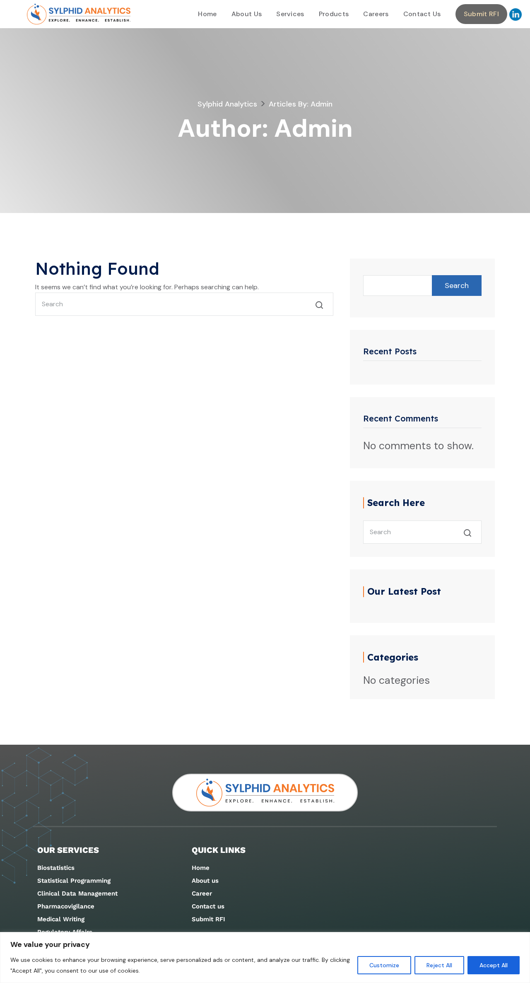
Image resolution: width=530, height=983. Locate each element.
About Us (246, 14)
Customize (384, 965)
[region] (265, 957)
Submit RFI (481, 14)
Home (207, 14)
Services (290, 14)
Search (457, 286)
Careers (375, 14)
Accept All (493, 965)
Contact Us (422, 14)
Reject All (439, 965)
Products (334, 14)
